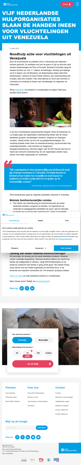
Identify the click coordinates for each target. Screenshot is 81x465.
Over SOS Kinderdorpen (36, 393)
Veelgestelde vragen (62, 401)
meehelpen (19, 90)
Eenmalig (22, 340)
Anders (49, 353)
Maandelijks (43, 340)
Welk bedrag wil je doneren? (22, 347)
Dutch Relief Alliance (12, 401)
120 (38, 353)
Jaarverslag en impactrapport (38, 401)
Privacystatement (65, 239)
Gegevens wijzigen (61, 406)
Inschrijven (42, 428)
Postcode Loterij (10, 397)
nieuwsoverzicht (43, 281)
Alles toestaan (66, 248)
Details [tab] (40, 220)
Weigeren (14, 248)
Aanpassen (39, 248)
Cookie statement (61, 414)
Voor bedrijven (10, 393)
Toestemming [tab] (14, 220)
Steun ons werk (16, 276)
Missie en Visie (33, 397)
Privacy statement (61, 410)
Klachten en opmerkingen (64, 397)
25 (17, 353)
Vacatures (31, 406)
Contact (58, 393)
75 (27, 353)
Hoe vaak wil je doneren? (21, 334)
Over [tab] (67, 220)
